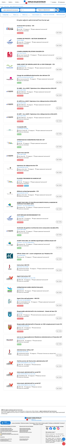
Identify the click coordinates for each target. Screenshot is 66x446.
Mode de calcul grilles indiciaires (26, 432)
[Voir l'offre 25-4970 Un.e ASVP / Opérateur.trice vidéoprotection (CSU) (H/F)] (33, 104)
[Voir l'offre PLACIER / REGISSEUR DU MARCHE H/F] (33, 181)
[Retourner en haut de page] (63, 439)
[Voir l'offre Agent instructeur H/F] (33, 278)
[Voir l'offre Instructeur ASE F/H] (33, 267)
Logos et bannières (16, 423)
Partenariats (32, 423)
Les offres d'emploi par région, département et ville (9, 432)
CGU (37, 423)
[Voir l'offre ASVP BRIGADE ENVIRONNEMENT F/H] (33, 218)
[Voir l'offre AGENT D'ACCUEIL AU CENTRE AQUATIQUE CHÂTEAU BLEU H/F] (33, 244)
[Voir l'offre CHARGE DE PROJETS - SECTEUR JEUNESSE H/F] (33, 41)
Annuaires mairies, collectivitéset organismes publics (6, 439)
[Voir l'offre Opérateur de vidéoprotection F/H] (33, 168)
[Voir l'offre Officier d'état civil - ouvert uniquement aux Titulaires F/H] (33, 256)
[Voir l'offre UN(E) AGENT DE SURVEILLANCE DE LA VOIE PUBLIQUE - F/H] (33, 66)
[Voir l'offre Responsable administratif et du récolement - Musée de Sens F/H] (33, 314)
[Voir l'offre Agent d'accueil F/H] (33, 156)
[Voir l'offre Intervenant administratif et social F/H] (33, 374)
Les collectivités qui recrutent (5, 433)
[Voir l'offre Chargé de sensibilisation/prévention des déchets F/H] (33, 78)
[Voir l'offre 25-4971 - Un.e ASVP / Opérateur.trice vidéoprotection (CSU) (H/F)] (33, 117)
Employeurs (62, 2)
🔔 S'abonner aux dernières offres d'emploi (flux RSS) (9, 435)
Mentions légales (25, 423)
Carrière (17, 2)
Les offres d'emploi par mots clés (6, 429)
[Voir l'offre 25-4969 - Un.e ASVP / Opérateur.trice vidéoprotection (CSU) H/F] (33, 91)
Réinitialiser (62, 11)
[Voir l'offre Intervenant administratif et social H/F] (33, 385)
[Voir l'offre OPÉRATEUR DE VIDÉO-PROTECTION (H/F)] (33, 289)
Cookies (41, 424)
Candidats (54, 2)
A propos (62, 423)
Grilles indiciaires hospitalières (25, 429)
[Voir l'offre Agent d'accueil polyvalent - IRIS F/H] (33, 301)
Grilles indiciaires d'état (24, 430)
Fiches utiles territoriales (24, 438)
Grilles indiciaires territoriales (25, 428)
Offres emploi (6, 6)
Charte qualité (45, 423)
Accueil (1, 6)
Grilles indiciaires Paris (24, 431)
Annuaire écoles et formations (5, 440)
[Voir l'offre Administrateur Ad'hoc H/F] (33, 352)
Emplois (4, 2)
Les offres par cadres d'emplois (6, 430)
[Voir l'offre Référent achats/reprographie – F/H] (33, 193)
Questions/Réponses (23, 439)
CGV (40, 423)
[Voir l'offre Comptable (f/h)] (33, 130)
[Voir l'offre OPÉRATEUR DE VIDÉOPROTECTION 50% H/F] (33, 143)
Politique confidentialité (54, 423)
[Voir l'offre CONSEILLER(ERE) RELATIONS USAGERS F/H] (33, 54)
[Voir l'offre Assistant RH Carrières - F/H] (33, 29)
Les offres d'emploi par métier (6, 428)
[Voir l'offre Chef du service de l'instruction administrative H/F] (33, 363)
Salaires (10, 2)
